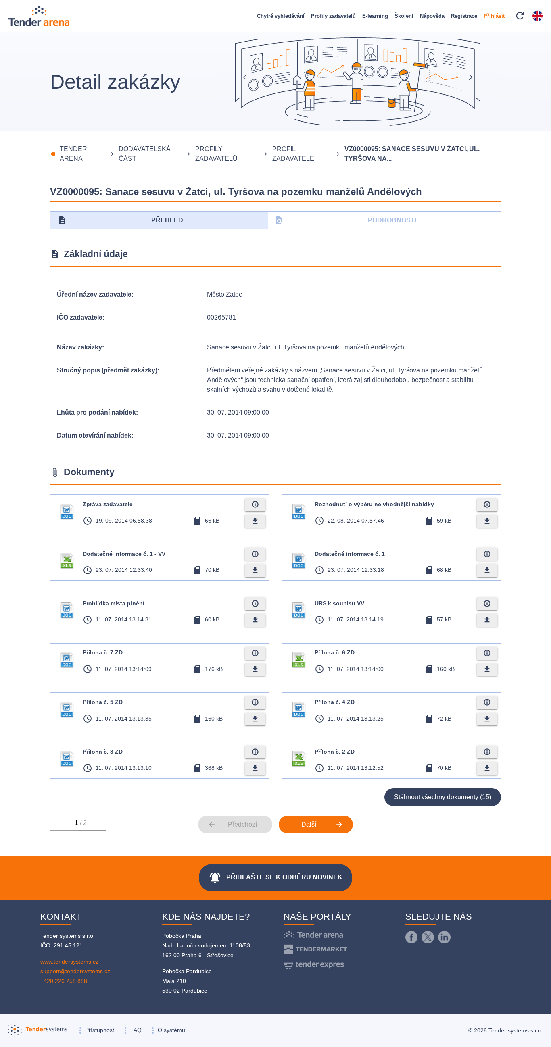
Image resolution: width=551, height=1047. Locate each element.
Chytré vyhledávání (281, 16)
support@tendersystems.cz (75, 971)
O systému (171, 1030)
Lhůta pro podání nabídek (96, 412)
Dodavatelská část (145, 153)
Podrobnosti (345, 220)
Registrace (464, 16)
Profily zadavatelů (333, 16)
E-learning (375, 16)
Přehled (120, 220)
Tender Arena (73, 153)
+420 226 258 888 (63, 981)
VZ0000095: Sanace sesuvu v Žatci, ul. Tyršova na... (412, 153)
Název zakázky (79, 347)
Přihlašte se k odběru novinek (275, 877)
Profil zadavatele (293, 153)
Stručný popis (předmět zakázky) (107, 370)
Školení (403, 16)
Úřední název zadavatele (94, 294)
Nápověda (432, 16)
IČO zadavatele (79, 317)
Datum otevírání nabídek (94, 435)
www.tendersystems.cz (69, 961)
